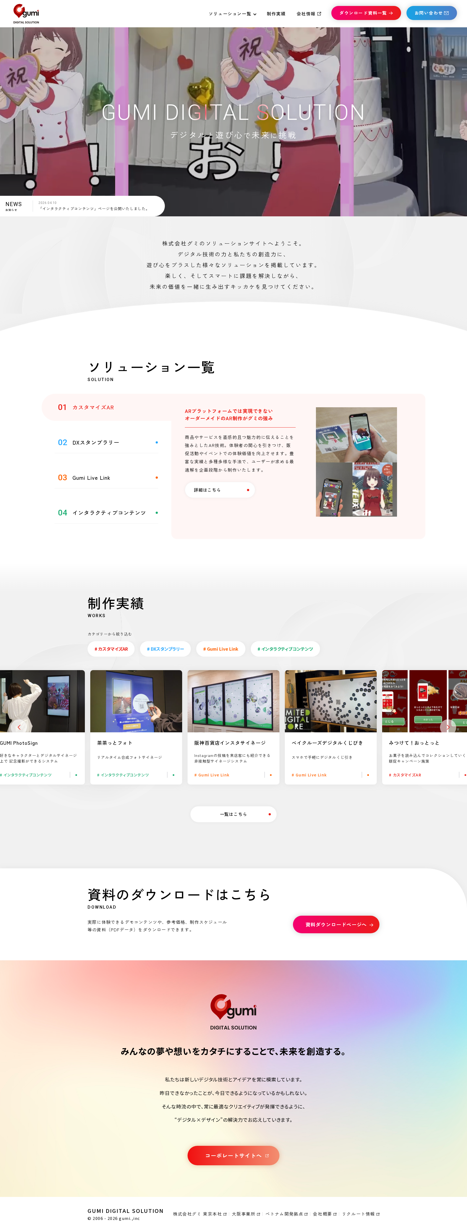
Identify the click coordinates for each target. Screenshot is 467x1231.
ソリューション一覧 (230, 13)
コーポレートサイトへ (233, 1155)
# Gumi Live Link (220, 649)
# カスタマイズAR (111, 649)
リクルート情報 (358, 1213)
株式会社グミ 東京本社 (197, 1213)
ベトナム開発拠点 (284, 1213)
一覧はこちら (233, 814)
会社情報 (306, 13)
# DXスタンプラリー (165, 649)
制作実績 (276, 13)
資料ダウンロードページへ (336, 924)
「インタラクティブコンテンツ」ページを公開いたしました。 (94, 208)
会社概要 (322, 1213)
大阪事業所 (244, 1213)
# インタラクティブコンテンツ (285, 649)
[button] (19, 727)
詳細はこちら (207, 490)
